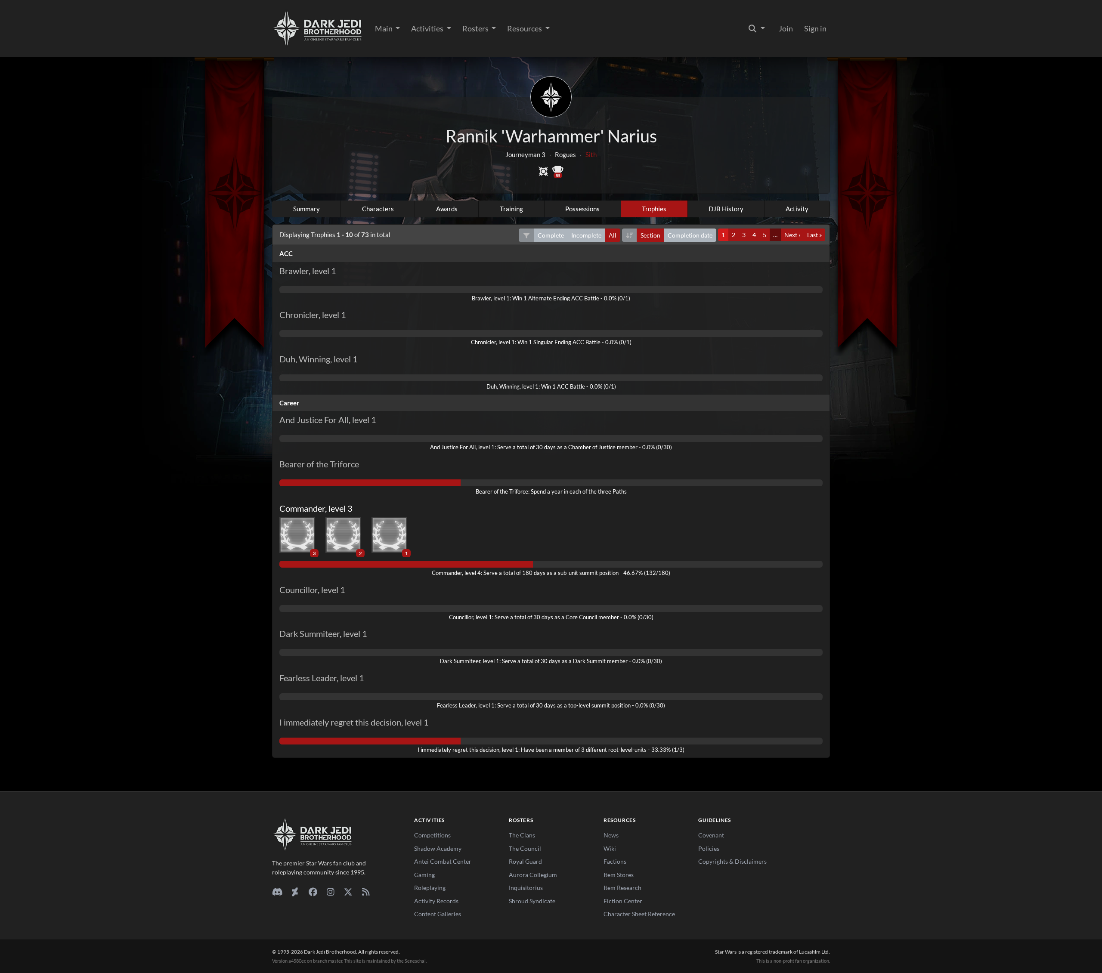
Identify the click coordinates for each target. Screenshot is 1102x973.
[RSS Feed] (365, 891)
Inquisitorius (526, 887)
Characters (378, 209)
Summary (306, 209)
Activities (428, 28)
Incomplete (586, 235)
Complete (551, 235)
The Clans (522, 835)
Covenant (711, 835)
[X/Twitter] (348, 891)
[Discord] (277, 891)
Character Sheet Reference (639, 913)
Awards (447, 209)
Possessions (582, 209)
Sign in (815, 28)
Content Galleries (437, 913)
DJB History (726, 209)
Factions (615, 861)
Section (650, 235)
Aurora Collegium (533, 874)
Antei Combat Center (442, 861)
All (612, 235)
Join (786, 28)
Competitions (432, 835)
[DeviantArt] (295, 891)
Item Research (622, 887)
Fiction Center (623, 901)
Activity (797, 209)
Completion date (690, 235)
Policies (708, 848)
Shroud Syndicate (532, 901)
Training (511, 209)
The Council (525, 848)
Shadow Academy (437, 848)
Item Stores (619, 874)
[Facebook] (312, 891)
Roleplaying (430, 887)
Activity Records (436, 901)
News (611, 835)
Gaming (424, 874)
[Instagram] (330, 891)
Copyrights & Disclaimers (732, 861)
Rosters (476, 28)
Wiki (610, 848)
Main (384, 28)
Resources (525, 28)
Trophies (654, 209)
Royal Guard (525, 861)
